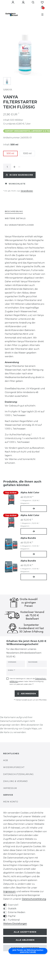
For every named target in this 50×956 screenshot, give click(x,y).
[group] (11, 499)
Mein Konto (10, 802)
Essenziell (13, 905)
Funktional (14, 920)
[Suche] (33, 2)
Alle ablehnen (25, 940)
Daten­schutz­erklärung (34, 899)
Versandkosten (27, 191)
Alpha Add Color (30, 492)
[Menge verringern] (19, 167)
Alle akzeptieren (25, 932)
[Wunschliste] (42, 2)
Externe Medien (16, 912)
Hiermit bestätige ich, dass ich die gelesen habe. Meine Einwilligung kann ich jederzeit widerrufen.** (28, 681)
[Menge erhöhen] (14, 167)
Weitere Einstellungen (15, 923)
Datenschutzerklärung (18, 774)
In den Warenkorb (21, 175)
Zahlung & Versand (15, 781)
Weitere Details (15, 218)
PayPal (11, 916)
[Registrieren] (24, 2)
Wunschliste (17, 184)
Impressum (10, 788)
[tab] (14, 211)
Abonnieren (28, 693)
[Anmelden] (13, 2)
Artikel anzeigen (34, 508)
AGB (5, 760)
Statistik (12, 908)
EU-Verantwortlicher (19, 225)
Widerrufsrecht (14, 767)
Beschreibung (14, 211)
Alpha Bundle (28, 538)
